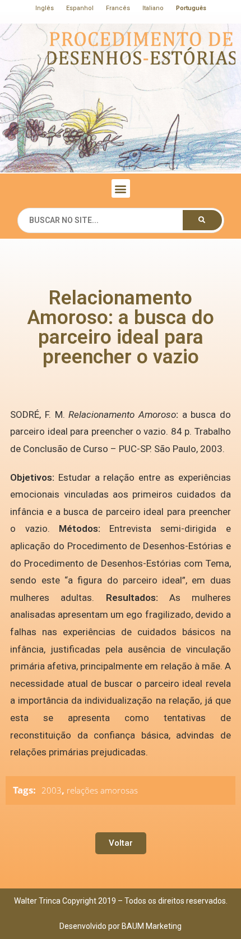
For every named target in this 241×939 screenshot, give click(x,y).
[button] (121, 188)
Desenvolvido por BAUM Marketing (120, 926)
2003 (51, 790)
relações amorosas (102, 790)
